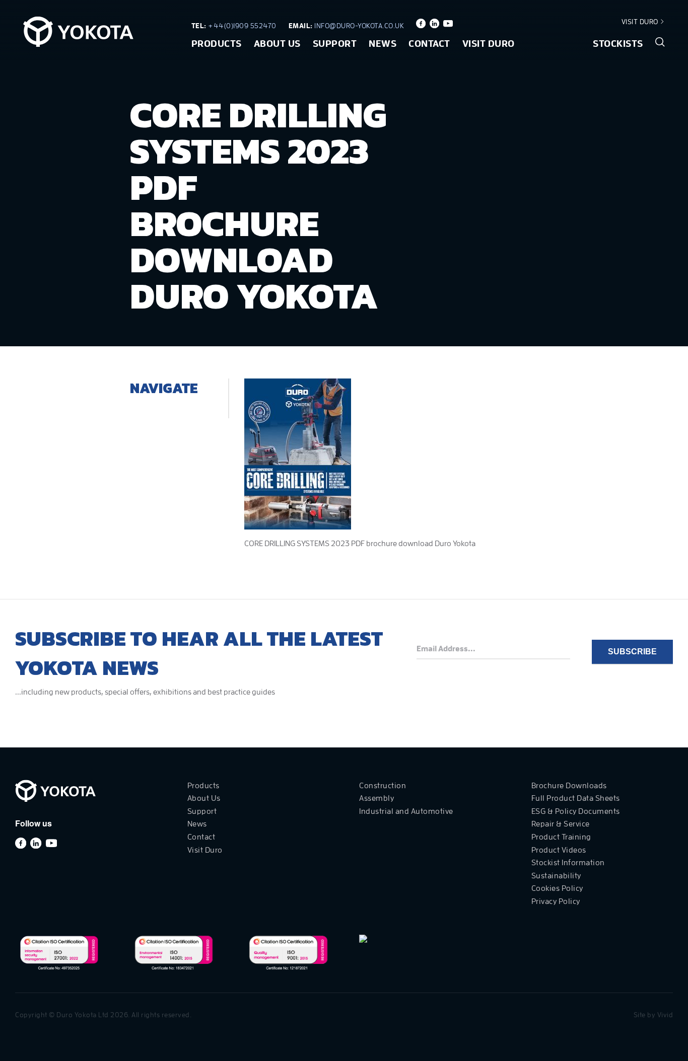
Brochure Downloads (569, 786)
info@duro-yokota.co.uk (359, 25)
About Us (277, 43)
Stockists (618, 43)
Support (335, 43)
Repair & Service (560, 824)
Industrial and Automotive (406, 811)
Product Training (561, 837)
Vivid (665, 1014)
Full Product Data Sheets (575, 798)
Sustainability (556, 876)
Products (216, 43)
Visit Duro (641, 21)
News (382, 43)
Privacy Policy (555, 901)
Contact (429, 43)
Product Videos (558, 850)
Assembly (376, 798)
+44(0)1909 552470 (242, 25)
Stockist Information (568, 863)
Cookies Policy (557, 888)
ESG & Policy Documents (575, 811)
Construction (382, 786)
